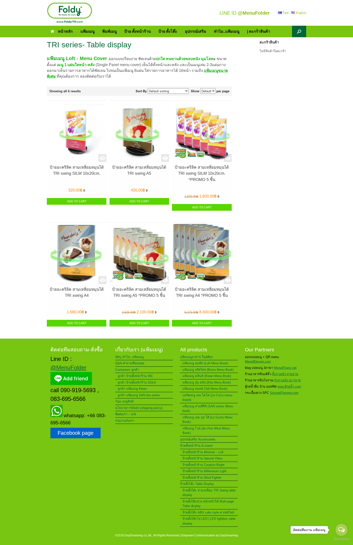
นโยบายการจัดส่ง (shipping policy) (139, 408)
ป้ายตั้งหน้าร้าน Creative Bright (204, 465)
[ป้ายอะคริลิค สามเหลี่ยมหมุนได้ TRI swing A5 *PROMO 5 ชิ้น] (139, 253)
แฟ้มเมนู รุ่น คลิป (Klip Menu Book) (207, 382)
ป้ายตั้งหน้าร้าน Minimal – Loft (203, 452)
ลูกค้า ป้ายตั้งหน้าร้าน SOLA (137, 382)
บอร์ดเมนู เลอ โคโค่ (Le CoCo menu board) (207, 397)
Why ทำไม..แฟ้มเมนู (129, 357)
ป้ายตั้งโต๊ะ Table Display (197, 484)
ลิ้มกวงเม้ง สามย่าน (285, 374)
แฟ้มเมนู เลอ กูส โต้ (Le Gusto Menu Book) (207, 419)
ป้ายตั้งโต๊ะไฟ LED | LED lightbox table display (209, 521)
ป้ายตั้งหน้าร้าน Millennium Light (204, 471)
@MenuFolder (68, 367)
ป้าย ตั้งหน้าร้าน (137, 31)
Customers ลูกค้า (127, 370)
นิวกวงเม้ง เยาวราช (287, 380)
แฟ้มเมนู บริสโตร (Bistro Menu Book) (208, 370)
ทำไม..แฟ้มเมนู (226, 31)
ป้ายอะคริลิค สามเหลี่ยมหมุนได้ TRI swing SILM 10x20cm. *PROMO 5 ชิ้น (202, 173)
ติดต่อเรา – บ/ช (125, 414)
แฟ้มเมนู (87, 31)
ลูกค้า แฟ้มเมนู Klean (132, 388)
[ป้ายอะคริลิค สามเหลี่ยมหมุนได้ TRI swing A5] (139, 131)
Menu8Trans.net (285, 368)
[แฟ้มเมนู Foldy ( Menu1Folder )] (69, 12)
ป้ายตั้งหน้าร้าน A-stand (196, 445)
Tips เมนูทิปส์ (124, 401)
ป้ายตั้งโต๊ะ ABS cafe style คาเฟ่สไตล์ (208, 512)
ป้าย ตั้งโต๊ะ (167, 31)
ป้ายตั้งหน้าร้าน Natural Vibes (203, 458)
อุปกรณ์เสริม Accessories (197, 439)
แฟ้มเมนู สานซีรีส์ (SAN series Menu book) (208, 408)
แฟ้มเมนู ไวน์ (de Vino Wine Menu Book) (206, 431)
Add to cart (76, 201)
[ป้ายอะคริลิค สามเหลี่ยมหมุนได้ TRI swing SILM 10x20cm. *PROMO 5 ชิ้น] (201, 131)
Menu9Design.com (258, 361)
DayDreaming (229, 535)
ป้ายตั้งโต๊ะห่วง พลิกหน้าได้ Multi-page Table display (208, 504)
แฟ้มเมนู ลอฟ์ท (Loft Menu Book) (205, 363)
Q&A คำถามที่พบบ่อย (129, 363)
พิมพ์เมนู (109, 31)
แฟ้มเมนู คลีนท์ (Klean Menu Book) (207, 376)
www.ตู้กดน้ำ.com (289, 386)
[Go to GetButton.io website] (341, 540)
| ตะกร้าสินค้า (258, 31)
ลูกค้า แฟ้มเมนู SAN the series (139, 395)
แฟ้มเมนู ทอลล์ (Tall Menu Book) (205, 388)
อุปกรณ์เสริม (195, 31)
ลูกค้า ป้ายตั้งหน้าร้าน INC (135, 376)
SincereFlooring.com (284, 393)
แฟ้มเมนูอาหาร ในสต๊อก (196, 357)
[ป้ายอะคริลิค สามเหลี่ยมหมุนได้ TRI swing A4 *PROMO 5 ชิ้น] (201, 253)
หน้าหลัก (65, 31)
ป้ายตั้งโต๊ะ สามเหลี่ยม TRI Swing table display (209, 493)
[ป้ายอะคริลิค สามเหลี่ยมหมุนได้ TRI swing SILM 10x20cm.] (76, 131)
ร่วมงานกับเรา (124, 420)
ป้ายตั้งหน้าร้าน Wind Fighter (202, 477)
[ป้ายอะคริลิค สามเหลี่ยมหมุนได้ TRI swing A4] (76, 253)
